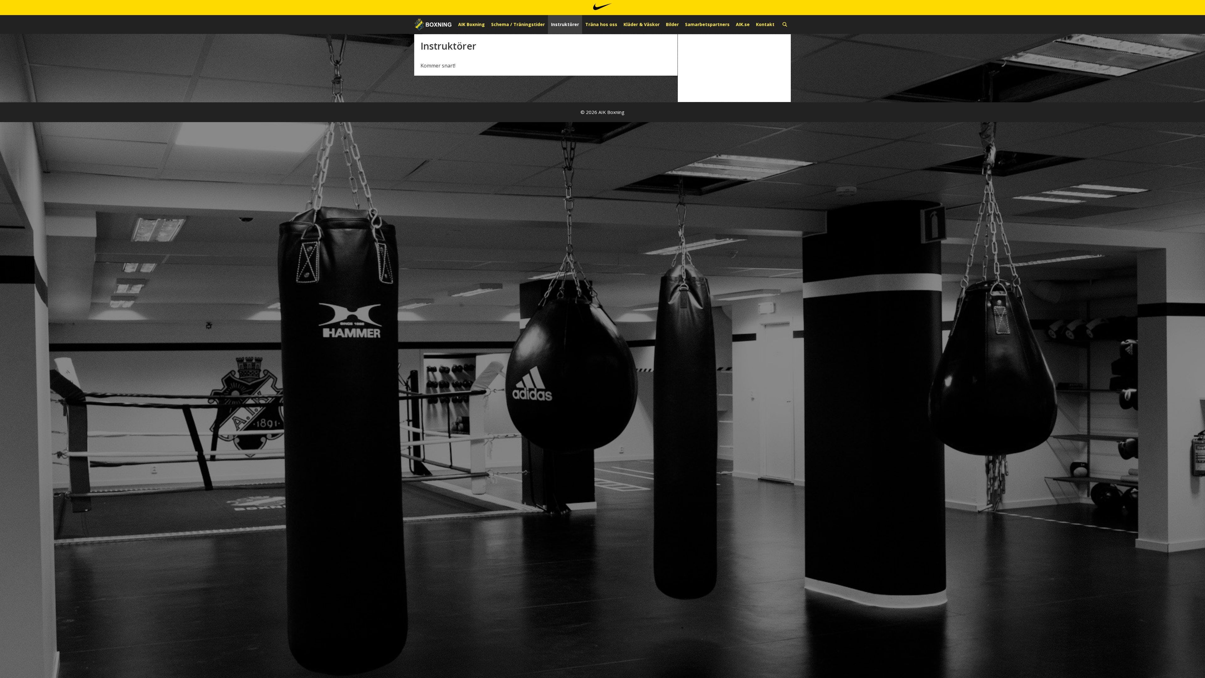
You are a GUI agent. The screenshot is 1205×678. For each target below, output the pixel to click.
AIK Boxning (471, 24)
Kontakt (765, 24)
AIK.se (743, 24)
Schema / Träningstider (518, 24)
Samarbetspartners (707, 24)
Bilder (672, 24)
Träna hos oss (601, 24)
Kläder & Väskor (642, 24)
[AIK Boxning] (433, 24)
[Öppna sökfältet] (785, 24)
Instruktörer (565, 24)
